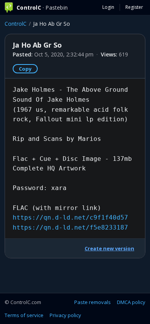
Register (134, 7)
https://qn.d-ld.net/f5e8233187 (70, 227)
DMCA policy (131, 302)
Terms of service (24, 315)
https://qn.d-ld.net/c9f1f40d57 (70, 217)
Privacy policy (65, 315)
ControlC (16, 23)
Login (108, 7)
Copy (25, 68)
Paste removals (92, 302)
